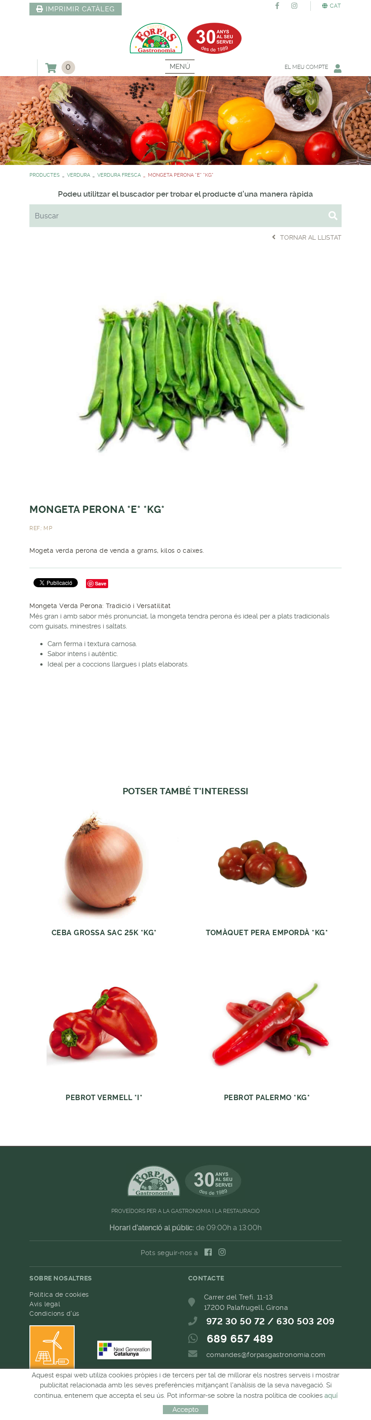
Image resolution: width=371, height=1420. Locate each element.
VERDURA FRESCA (119, 175)
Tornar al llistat (311, 237)
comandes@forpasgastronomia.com (266, 1355)
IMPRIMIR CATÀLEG (80, 9)
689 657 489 (240, 1339)
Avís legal (44, 1304)
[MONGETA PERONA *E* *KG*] (185, 371)
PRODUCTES (44, 175)
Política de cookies (59, 1294)
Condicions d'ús (54, 1313)
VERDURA (78, 175)
